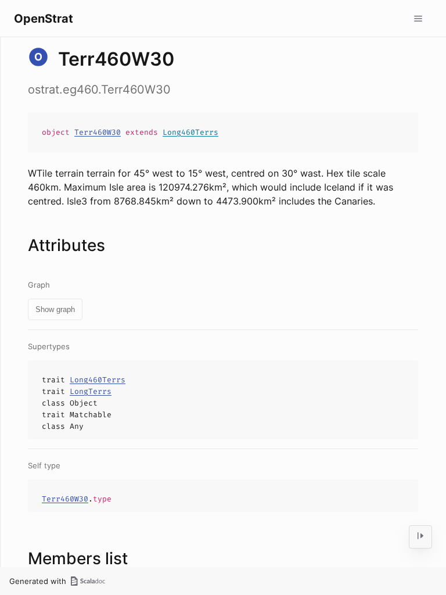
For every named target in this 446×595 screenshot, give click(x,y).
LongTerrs (91, 391)
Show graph (55, 309)
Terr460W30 (97, 132)
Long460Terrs (190, 132)
